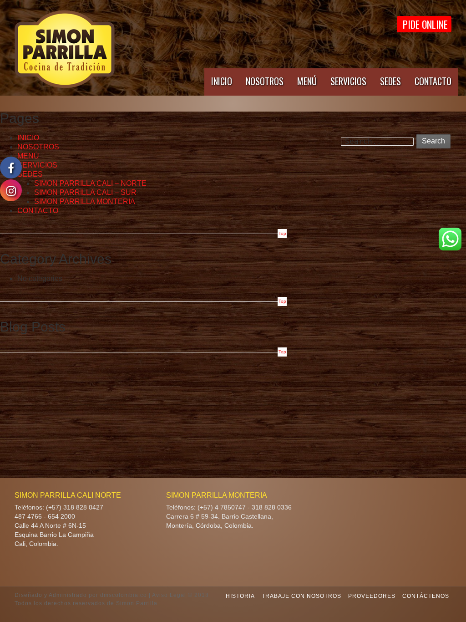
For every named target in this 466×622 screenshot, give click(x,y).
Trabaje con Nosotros (301, 596)
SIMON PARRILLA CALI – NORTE (90, 183)
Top (282, 233)
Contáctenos (425, 596)
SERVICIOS (348, 81)
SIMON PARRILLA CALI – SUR (85, 192)
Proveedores (371, 596)
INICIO (221, 81)
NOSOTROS (265, 81)
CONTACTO (433, 81)
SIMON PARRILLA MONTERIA (84, 201)
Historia (240, 596)
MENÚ (307, 81)
